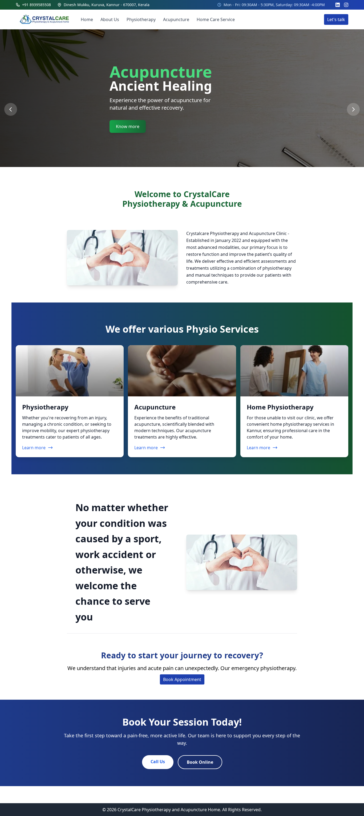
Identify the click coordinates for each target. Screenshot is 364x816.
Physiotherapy (141, 19)
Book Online (200, 762)
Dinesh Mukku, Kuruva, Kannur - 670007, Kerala (106, 4)
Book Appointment (182, 679)
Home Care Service (216, 19)
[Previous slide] (10, 109)
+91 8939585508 (36, 4)
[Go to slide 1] (176, 181)
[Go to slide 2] (183, 181)
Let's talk (336, 19)
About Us (109, 19)
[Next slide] (353, 109)
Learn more (34, 448)
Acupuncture (176, 19)
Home (87, 19)
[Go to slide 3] (189, 181)
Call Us (158, 762)
